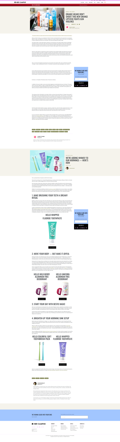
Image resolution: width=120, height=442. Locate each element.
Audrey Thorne (72, 27)
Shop (52, 427)
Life (94, 2)
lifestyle (37, 378)
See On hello (42, 364)
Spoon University (63, 425)
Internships (81, 427)
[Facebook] (72, 24)
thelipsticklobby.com (40, 115)
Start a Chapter (72, 426)
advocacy (38, 129)
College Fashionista (63, 426)
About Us (52, 426)
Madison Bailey (72, 168)
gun (33, 131)
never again (62, 131)
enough (61, 129)
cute (57, 129)
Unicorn (65, 267)
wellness (46, 378)
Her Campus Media (54, 425)
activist (33, 129)
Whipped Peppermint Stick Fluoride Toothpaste (42, 208)
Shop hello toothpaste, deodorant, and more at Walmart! (57, 370)
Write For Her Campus (73, 425)
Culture (82, 2)
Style (86, 2)
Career (98, 2)
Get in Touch (82, 425)
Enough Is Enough (66, 129)
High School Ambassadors (74, 427)
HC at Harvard (36, 5)
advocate (42, 129)
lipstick (45, 131)
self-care (42, 378)
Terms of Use (53, 430)
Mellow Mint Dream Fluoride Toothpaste (49, 331)
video (36, 119)
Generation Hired (63, 429)
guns (41, 131)
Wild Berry (52, 267)
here (60, 118)
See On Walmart (52, 247)
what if (66, 131)
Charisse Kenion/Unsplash (34, 31)
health (33, 378)
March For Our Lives (54, 131)
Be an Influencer (72, 429)
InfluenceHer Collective (64, 427)
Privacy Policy (53, 429)
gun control (37, 131)
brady (50, 129)
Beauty (73, 11)
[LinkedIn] (77, 24)
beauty (47, 129)
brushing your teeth (52, 189)
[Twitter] (75, 24)
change (54, 129)
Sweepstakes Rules (54, 431)
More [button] (102, 2)
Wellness (90, 2)
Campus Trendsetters (73, 430)
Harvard (67, 11)
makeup (49, 131)
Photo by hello (52, 244)
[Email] (79, 24)
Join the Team (82, 426)
